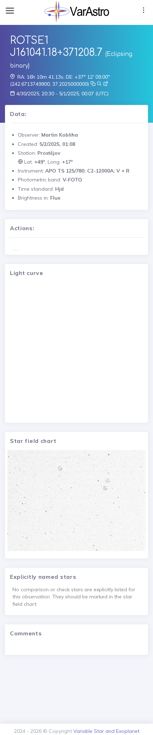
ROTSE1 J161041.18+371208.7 (56, 46)
